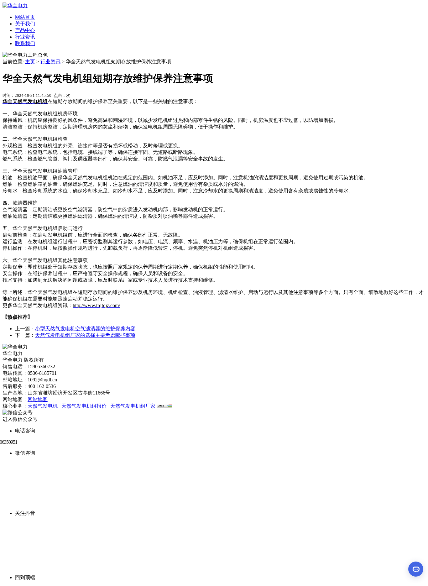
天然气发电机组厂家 (132, 406)
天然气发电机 (43, 406)
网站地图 (38, 399)
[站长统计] (164, 406)
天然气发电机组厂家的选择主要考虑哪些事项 (85, 335)
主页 (30, 61)
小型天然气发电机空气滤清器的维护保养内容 (85, 328)
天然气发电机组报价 (84, 406)
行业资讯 (50, 61)
